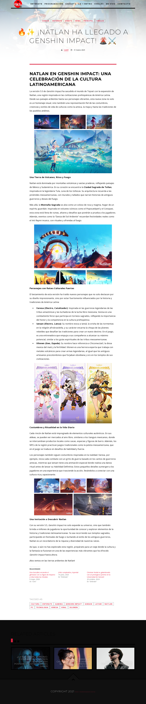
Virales (100, 21)
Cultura (35, 604)
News (78, 21)
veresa (54, 607)
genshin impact (74, 604)
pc (32, 607)
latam (98, 604)
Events (68, 21)
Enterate (47, 604)
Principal (88, 21)
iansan (88, 604)
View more (30, 658)
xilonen (74, 607)
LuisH (66, 50)
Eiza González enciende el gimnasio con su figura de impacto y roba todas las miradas (42, 574)
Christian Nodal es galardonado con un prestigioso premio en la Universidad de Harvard (98, 574)
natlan (108, 604)
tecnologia (42, 607)
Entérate (57, 21)
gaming (59, 604)
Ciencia (45, 21)
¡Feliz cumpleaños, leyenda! (68, 572)
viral (64, 607)
